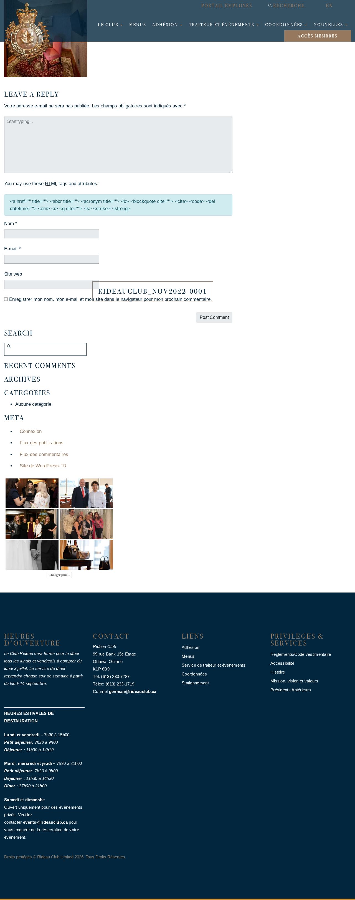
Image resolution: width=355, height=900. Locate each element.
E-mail (12, 248)
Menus (137, 24)
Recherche (289, 6)
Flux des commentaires (44, 454)
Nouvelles (329, 24)
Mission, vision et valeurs (294, 681)
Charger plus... (59, 575)
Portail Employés (226, 6)
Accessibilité (282, 663)
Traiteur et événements (222, 24)
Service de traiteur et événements (213, 665)
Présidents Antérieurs (290, 689)
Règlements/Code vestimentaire (300, 654)
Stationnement (195, 682)
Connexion (31, 431)
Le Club (109, 24)
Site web (13, 274)
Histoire (277, 672)
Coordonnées (284, 24)
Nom (10, 223)
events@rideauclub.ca (45, 822)
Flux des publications (42, 442)
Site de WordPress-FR (43, 465)
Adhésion (165, 24)
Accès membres (318, 36)
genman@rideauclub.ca (132, 691)
